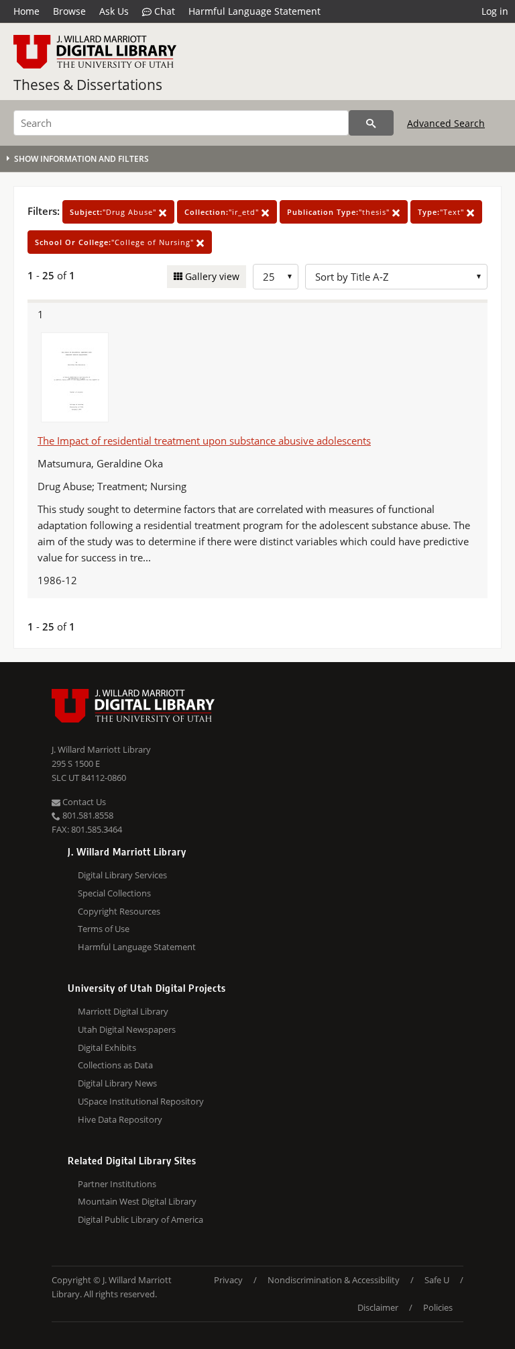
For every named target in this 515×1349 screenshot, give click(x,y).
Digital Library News (117, 1083)
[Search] (371, 123)
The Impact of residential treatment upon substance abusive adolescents (204, 440)
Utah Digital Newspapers (127, 1029)
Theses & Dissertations (87, 84)
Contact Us (83, 802)
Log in (494, 11)
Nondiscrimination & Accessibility (334, 1280)
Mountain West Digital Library (137, 1201)
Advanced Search (446, 123)
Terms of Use (103, 929)
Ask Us (114, 11)
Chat (163, 11)
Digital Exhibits (107, 1047)
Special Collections (114, 893)
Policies (438, 1307)
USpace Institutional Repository (141, 1101)
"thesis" (339, 212)
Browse (69, 11)
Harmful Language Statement (254, 11)
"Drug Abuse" (114, 212)
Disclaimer (377, 1307)
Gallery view (210, 276)
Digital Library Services (122, 875)
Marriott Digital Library (123, 1011)
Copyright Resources (119, 911)
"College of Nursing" (115, 242)
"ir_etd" (223, 212)
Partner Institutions (117, 1184)
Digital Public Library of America (140, 1219)
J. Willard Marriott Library (101, 749)
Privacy (228, 1280)
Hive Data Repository (120, 1119)
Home (26, 11)
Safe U (436, 1280)
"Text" (442, 212)
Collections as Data (115, 1065)
